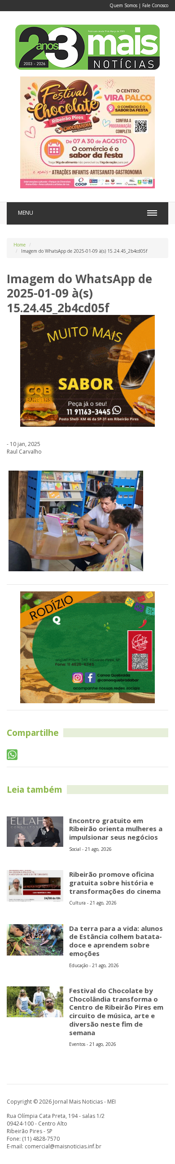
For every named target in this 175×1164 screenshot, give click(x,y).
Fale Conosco (155, 5)
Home (19, 245)
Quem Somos (123, 5)
